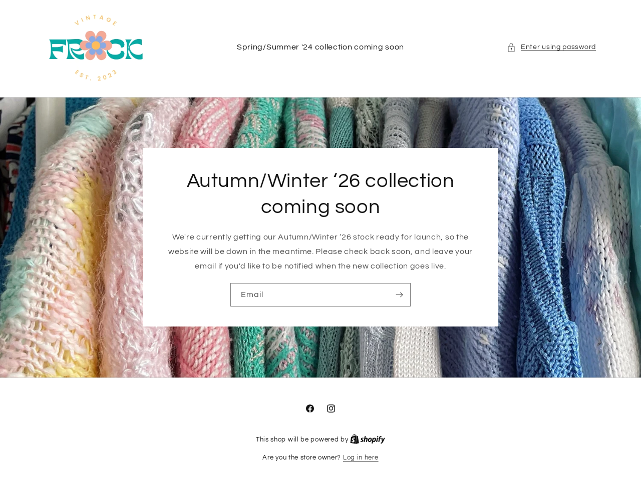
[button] (551, 47)
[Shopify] (367, 439)
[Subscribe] (399, 295)
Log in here (361, 457)
